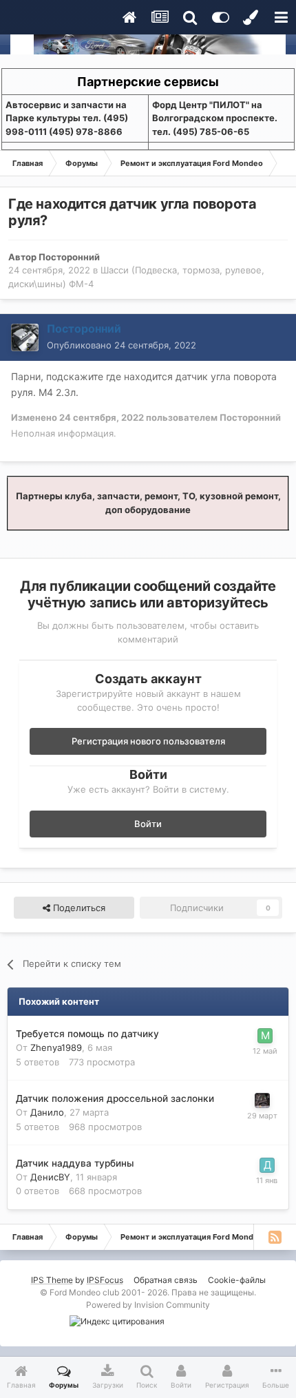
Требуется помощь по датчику (87, 1033)
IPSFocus (105, 1280)
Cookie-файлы (237, 1280)
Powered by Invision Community (148, 1305)
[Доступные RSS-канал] (274, 1237)
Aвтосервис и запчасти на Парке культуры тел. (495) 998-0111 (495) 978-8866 (67, 118)
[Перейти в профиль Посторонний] (25, 337)
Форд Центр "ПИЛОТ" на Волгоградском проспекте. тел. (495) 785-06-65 (214, 118)
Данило (47, 1112)
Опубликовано (121, 345)
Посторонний (69, 256)
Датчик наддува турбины (75, 1163)
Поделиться (77, 907)
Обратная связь (166, 1280)
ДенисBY (50, 1176)
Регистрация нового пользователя (148, 741)
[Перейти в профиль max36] (265, 1035)
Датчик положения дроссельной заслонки (115, 1098)
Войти (148, 823)
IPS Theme (52, 1280)
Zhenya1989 (56, 1047)
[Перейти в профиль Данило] (262, 1100)
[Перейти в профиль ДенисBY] (267, 1165)
